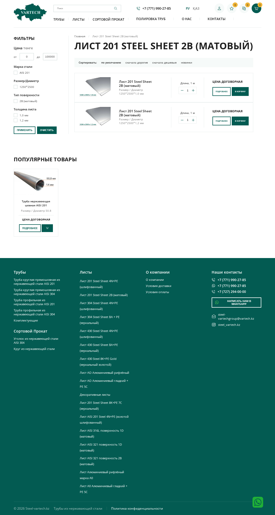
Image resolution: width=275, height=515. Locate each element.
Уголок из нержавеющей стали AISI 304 (36, 341)
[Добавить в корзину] (47, 228)
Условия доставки (158, 286)
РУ (188, 8)
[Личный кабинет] (219, 8)
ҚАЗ (196, 8)
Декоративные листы (95, 395)
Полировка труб (151, 19)
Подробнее (222, 91)
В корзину (240, 91)
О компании (155, 280)
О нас (187, 19)
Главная (79, 36)
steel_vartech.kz (229, 325)
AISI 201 (25, 72)
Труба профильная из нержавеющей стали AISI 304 (34, 312)
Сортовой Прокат (108, 19)
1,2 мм (24, 120)
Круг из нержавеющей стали (34, 349)
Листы (79, 19)
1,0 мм (24, 115)
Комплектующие (26, 320)
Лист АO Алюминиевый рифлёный (104, 373)
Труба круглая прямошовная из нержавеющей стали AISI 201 (37, 282)
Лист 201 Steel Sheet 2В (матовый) (104, 295)
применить (24, 130)
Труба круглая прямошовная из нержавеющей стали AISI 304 (37, 292)
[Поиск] (117, 8)
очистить (46, 130)
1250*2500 (27, 87)
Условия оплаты (157, 292)
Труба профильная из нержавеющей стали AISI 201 (34, 302)
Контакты (217, 19)
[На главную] (30, 20)
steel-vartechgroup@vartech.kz (236, 316)
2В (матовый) (28, 101)
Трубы (58, 19)
